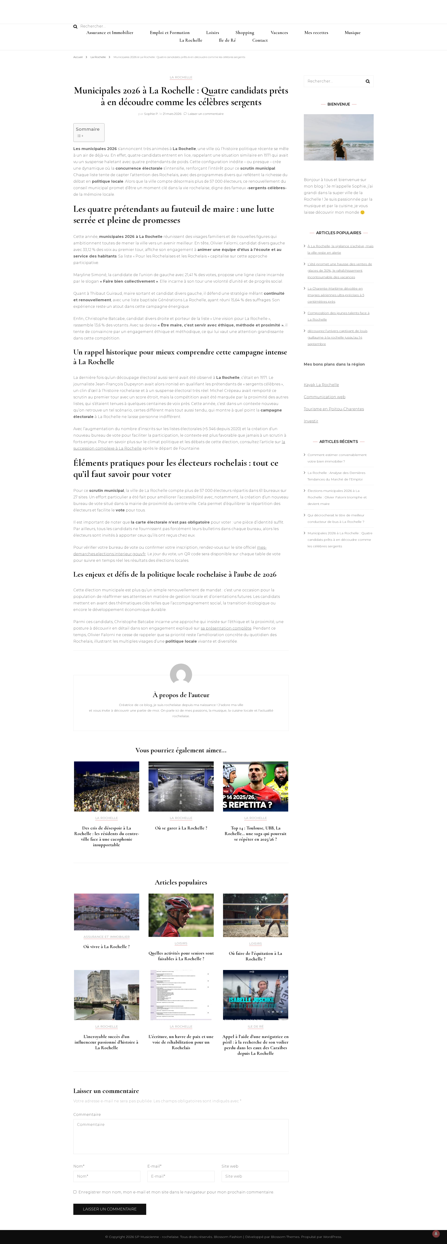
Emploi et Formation (170, 32)
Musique (353, 32)
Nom (79, 1166)
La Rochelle (190, 40)
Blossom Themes (284, 1237)
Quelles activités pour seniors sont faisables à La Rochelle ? (181, 956)
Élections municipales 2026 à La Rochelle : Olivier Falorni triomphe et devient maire (337, 497)
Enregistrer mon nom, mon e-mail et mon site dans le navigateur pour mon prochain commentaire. (176, 1192)
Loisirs (212, 32)
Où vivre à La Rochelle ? (106, 946)
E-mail (154, 1166)
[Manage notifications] (436, 1233)
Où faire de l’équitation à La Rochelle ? (255, 956)
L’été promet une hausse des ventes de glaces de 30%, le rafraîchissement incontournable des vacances (340, 270)
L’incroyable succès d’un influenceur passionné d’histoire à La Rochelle (106, 1042)
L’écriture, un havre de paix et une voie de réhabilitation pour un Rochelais (181, 1042)
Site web (230, 1166)
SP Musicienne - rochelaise (157, 1237)
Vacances (279, 32)
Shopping (245, 32)
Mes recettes (316, 32)
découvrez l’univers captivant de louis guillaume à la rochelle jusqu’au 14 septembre (337, 337)
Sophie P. (151, 114)
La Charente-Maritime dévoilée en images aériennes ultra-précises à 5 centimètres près (336, 295)
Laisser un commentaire (206, 114)
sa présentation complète (226, 628)
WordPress (332, 1237)
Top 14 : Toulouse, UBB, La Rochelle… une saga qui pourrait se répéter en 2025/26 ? (255, 833)
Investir (311, 421)
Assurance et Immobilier (109, 32)
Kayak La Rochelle (321, 385)
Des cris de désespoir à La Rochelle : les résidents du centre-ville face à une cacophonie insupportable (106, 836)
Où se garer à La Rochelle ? (181, 828)
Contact (260, 40)
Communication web (324, 397)
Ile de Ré (227, 40)
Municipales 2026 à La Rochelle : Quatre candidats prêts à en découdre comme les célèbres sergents (340, 539)
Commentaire (87, 1114)
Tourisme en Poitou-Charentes (334, 409)
